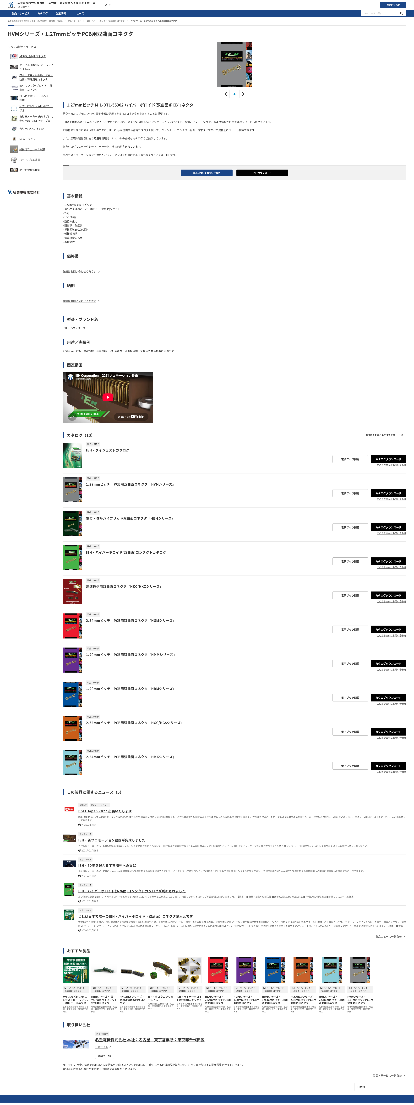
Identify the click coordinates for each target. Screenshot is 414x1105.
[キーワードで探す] (401, 13)
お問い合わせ (393, 4)
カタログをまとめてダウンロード (383, 434)
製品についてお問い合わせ (206, 172)
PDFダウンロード (262, 172)
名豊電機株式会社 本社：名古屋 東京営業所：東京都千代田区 (150, 1040)
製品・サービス (21, 13)
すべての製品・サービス (22, 47)
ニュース (79, 13)
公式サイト (26, 6)
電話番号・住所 (104, 1055)
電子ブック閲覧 (350, 459)
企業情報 (61, 13)
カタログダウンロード (388, 459)
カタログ (43, 13)
